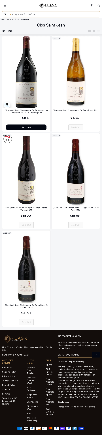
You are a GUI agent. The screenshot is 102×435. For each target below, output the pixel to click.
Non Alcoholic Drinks (50, 382)
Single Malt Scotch (32, 396)
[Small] (94, 30)
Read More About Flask (15, 355)
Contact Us (7, 367)
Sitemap (6, 389)
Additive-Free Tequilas (31, 370)
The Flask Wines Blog (32, 419)
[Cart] (98, 5)
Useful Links (30, 361)
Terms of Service (10, 380)
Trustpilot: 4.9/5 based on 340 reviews (9, 401)
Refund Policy (8, 385)
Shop (48, 360)
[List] (98, 30)
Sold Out (75, 127)
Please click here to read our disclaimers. (77, 407)
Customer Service (7, 361)
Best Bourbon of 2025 (50, 412)
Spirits (30, 413)
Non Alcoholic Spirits (50, 392)
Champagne (32, 402)
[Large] (89, 30)
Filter (9, 30)
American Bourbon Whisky (31, 380)
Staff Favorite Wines (49, 372)
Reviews (6, 394)
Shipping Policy (9, 372)
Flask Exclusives (31, 388)
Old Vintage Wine (32, 407)
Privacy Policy (8, 376)
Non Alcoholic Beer (50, 402)
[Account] (92, 5)
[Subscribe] (96, 355)
